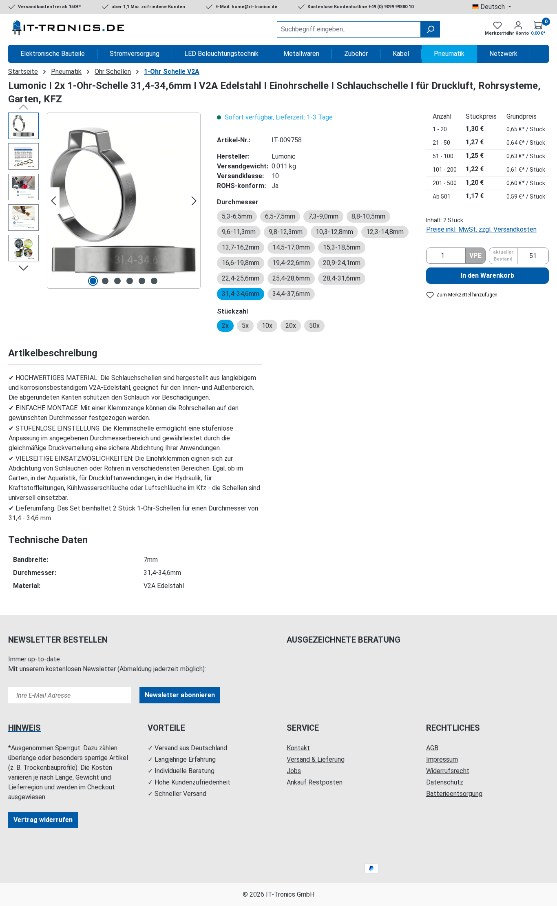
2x (225, 325)
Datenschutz (444, 782)
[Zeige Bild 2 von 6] (105, 281)
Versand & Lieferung (316, 759)
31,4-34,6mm (240, 294)
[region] (104, 201)
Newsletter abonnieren (180, 695)
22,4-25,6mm (240, 278)
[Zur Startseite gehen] (69, 29)
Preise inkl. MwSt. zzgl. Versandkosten (481, 229)
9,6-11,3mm (239, 232)
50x (314, 325)
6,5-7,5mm (280, 216)
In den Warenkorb (487, 275)
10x (267, 325)
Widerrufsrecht (447, 771)
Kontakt (298, 748)
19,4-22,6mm (291, 263)
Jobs (294, 771)
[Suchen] (430, 29)
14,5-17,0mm (291, 247)
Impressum (442, 759)
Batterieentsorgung (454, 794)
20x (290, 325)
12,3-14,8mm (385, 232)
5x (245, 325)
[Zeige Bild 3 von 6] (117, 281)
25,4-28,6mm (291, 278)
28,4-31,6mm (341, 278)
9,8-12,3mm (286, 232)
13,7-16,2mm (240, 247)
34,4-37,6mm (291, 294)
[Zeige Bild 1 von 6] (93, 281)
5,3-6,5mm (237, 216)
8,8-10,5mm (368, 216)
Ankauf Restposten (315, 782)
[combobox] (349, 29)
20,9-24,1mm (341, 263)
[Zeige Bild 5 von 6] (142, 281)
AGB (432, 748)
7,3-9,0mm (323, 216)
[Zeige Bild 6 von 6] (154, 281)
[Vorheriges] (53, 201)
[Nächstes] (194, 201)
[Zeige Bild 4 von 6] (129, 281)
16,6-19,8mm (240, 263)
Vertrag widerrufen (43, 820)
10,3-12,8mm (334, 232)
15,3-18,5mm (341, 247)
